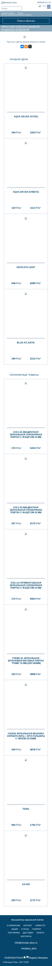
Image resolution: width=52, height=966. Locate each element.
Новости (40, 925)
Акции (14, 929)
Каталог (27, 925)
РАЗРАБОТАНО (14, 957)
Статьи (25, 929)
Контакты (26, 936)
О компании (13, 925)
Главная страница (7, 13)
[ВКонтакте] (22, 46)
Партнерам (14, 933)
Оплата (40, 933)
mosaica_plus (28, 948)
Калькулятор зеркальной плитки (27, 920)
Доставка (28, 933)
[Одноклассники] (26, 46)
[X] (30, 46)
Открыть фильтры (26, 21)
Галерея (20, 13)
